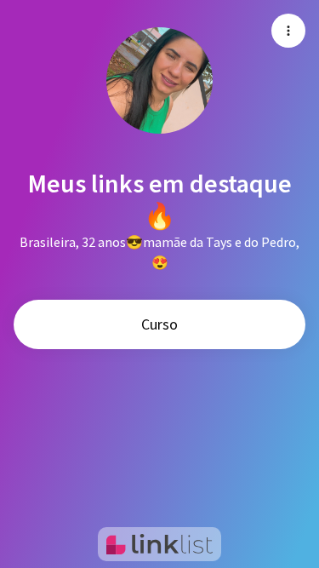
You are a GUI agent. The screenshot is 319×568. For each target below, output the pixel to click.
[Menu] (288, 31)
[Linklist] (159, 544)
